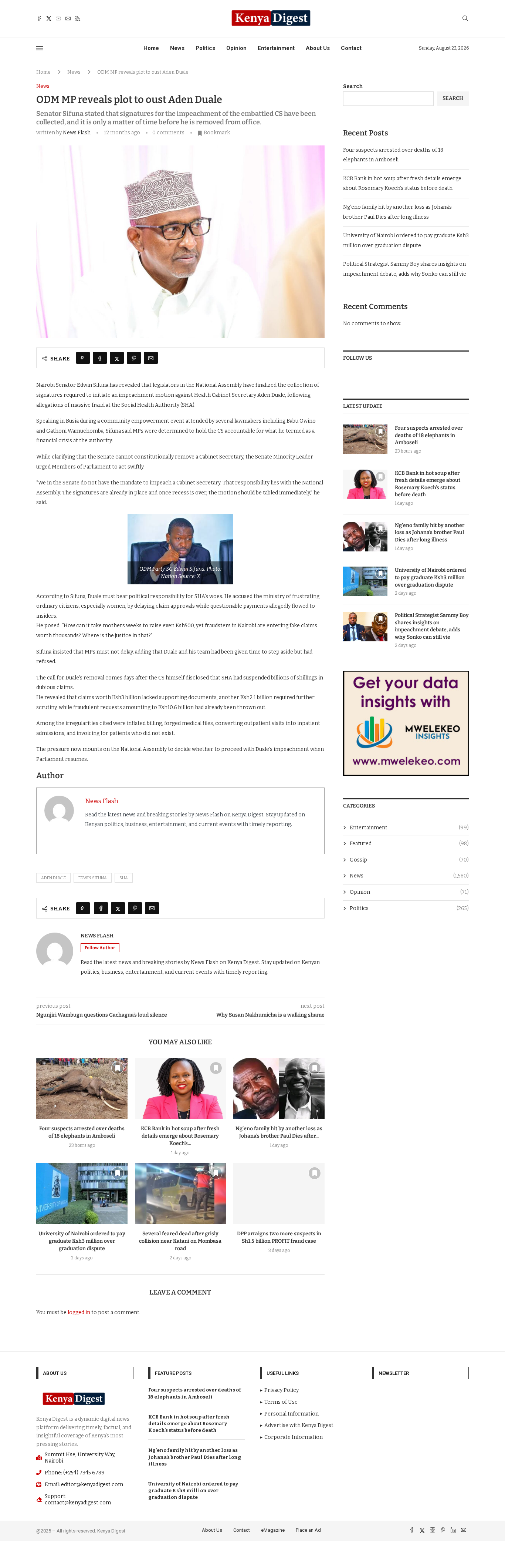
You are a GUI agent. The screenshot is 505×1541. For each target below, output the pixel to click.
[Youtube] (58, 18)
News (177, 48)
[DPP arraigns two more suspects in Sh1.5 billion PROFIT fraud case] (279, 1193)
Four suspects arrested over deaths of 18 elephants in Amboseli (428, 435)
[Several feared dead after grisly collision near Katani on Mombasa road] (180, 1193)
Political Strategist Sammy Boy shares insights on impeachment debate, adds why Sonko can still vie (432, 626)
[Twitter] (49, 18)
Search (353, 86)
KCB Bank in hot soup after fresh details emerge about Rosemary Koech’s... (180, 1135)
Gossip (409, 860)
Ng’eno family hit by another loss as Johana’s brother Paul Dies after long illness (429, 532)
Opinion (236, 48)
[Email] (68, 18)
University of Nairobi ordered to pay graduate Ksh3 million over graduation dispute (81, 1241)
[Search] (465, 19)
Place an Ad (308, 1530)
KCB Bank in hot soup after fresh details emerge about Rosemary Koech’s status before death (427, 484)
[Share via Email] (151, 358)
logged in (79, 1312)
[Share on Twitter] (117, 358)
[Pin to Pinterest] (134, 358)
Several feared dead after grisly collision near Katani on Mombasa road (180, 1241)
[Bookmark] (117, 1068)
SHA (123, 878)
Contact (351, 48)
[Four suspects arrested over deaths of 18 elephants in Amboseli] (82, 1088)
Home (151, 48)
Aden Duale (53, 878)
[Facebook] (39, 18)
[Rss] (78, 18)
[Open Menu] (39, 48)
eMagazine (273, 1530)
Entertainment (276, 48)
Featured (409, 843)
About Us (318, 48)
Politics (205, 48)
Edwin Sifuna (92, 878)
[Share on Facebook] (100, 358)
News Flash (77, 133)
